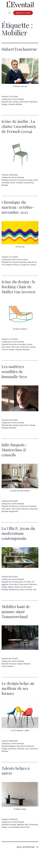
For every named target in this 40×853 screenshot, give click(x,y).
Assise (29, 344)
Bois (26, 824)
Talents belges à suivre (16, 771)
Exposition (12, 748)
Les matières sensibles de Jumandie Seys (14, 371)
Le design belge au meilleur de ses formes (18, 688)
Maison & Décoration (23, 587)
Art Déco (27, 582)
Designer (5, 428)
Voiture (33, 264)
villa (34, 589)
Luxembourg (28, 182)
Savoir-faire (25, 827)
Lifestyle (20, 99)
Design (4, 104)
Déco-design (14, 102)
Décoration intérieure (28, 102)
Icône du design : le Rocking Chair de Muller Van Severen (18, 286)
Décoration (6, 347)
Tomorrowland (8, 666)
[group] (9, 13)
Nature (23, 589)
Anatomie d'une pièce (17, 180)
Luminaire (34, 748)
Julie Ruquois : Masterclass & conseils (14, 449)
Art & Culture (22, 259)
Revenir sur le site (23, 13)
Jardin (12, 182)
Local (10, 827)
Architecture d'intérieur (27, 506)
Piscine (29, 589)
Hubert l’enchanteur (19, 49)
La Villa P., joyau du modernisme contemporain (18, 533)
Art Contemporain (16, 582)
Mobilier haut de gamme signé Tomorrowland (16, 611)
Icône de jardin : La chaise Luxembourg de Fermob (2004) (19, 126)
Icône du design (8, 349)
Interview (33, 509)
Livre (27, 748)
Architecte (13, 506)
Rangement (13, 511)
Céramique (33, 824)
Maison (11, 587)
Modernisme (14, 589)
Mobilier (19, 104)
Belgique (12, 746)
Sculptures (25, 264)
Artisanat (12, 664)
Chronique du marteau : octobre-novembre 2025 (18, 207)
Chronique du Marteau (18, 262)
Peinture (16, 264)
